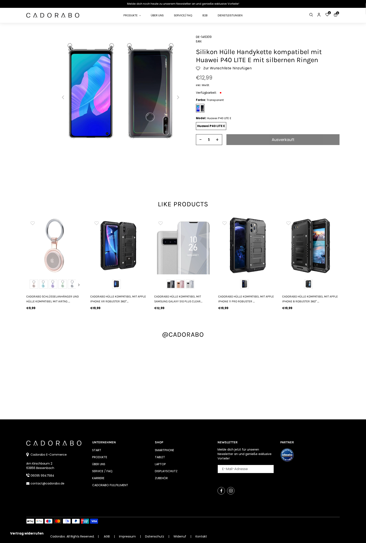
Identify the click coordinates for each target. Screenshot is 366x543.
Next (79, 285)
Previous (31, 285)
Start (96, 450)
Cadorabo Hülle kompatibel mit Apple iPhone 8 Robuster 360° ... (310, 299)
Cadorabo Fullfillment (110, 485)
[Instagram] (230, 490)
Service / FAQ (102, 471)
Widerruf (180, 536)
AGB (107, 536)
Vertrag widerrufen (26, 533)
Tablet (160, 457)
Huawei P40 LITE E (211, 126)
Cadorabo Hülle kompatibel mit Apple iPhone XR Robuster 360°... (118, 299)
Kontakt (201, 536)
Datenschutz (155, 536)
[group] (55, 245)
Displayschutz (166, 471)
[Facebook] (221, 490)
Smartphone (164, 450)
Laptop (160, 464)
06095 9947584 (42, 475)
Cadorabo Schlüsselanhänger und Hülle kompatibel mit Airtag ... (52, 299)
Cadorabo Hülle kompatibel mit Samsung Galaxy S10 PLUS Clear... (178, 299)
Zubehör (161, 478)
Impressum (128, 536)
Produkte (99, 457)
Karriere (98, 478)
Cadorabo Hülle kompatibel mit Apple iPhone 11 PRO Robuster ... (246, 299)
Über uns (98, 464)
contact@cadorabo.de (47, 483)
